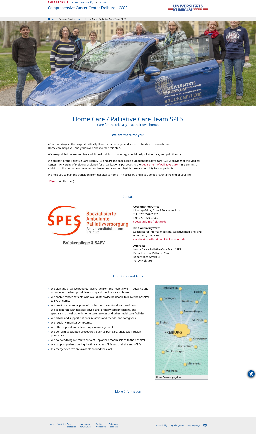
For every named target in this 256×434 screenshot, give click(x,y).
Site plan (85, 2)
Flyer (52, 181)
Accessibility (162, 425)
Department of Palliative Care (159, 164)
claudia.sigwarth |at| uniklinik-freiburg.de (159, 239)
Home (51, 424)
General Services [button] (67, 19)
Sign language (178, 425)
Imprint (61, 424)
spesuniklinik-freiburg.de (149, 221)
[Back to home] (188, 8)
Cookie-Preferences (100, 425)
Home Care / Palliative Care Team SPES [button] (105, 19)
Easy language (194, 425)
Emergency (57, 2)
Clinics (75, 2)
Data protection (72, 425)
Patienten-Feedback (113, 425)
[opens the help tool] (251, 373)
